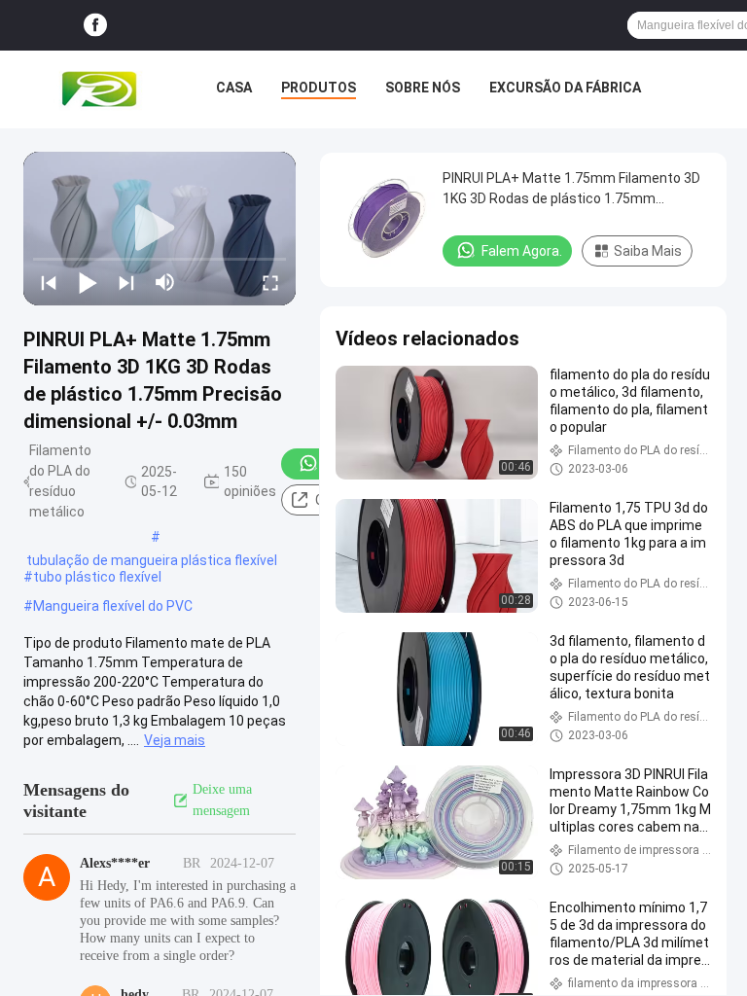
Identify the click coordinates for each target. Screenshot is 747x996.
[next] (126, 282)
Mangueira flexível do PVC (113, 606)
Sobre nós (422, 87)
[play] (159, 228)
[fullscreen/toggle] (270, 282)
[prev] (48, 282)
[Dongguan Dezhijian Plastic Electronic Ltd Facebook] (95, 26)
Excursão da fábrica (565, 87)
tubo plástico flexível (97, 577)
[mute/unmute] (165, 282)
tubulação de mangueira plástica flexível (151, 560)
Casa (234, 87)
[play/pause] (87, 282)
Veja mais (174, 740)
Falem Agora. (521, 251)
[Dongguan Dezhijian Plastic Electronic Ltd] (103, 89)
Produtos (318, 87)
